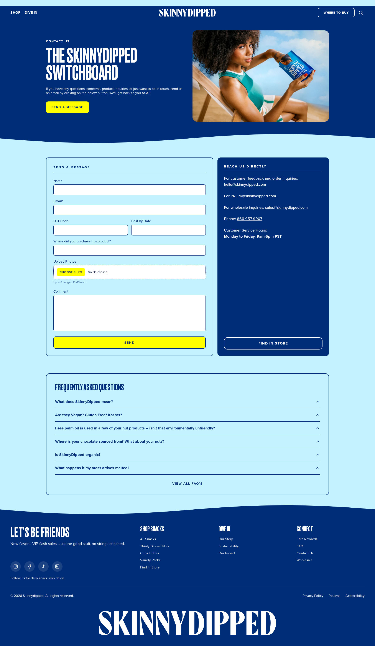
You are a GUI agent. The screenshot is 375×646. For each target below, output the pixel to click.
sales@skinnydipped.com (286, 207)
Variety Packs (150, 560)
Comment (60, 291)
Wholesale (304, 560)
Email (58, 201)
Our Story (226, 539)
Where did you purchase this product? (82, 241)
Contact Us (305, 553)
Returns (334, 596)
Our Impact (227, 553)
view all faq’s (187, 483)
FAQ (300, 546)
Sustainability (229, 546)
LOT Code (61, 221)
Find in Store (273, 343)
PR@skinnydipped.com (256, 196)
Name (57, 181)
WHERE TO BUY (336, 12)
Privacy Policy (313, 596)
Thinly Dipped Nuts (154, 546)
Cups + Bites (149, 553)
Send (129, 342)
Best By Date (141, 221)
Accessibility (355, 596)
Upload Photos (64, 261)
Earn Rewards (307, 539)
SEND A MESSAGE (67, 107)
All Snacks (148, 539)
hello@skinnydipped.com (245, 184)
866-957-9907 (249, 219)
